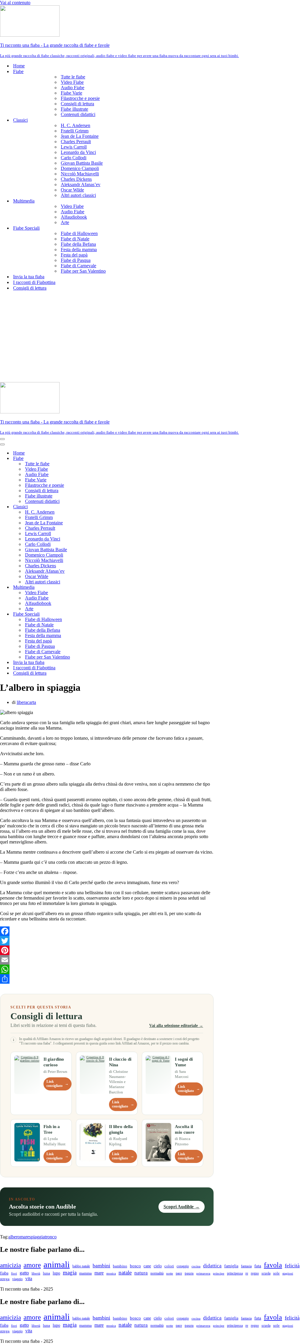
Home (19, 65)
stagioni (287, 1273)
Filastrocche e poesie (80, 98)
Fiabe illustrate (74, 109)
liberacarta (26, 702)
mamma (85, 1273)
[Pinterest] (107, 950)
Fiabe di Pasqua (76, 260)
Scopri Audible (182, 1206)
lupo (56, 1273)
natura (141, 1273)
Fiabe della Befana (78, 244)
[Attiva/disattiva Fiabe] (104, 458)
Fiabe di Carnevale (78, 265)
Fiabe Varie (71, 92)
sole (276, 1273)
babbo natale (81, 1266)
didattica (212, 1266)
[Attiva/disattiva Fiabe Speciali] (104, 614)
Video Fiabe (72, 82)
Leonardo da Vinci (78, 152)
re (246, 1273)
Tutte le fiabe (73, 76)
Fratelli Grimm (74, 130)
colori (169, 1266)
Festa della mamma (79, 249)
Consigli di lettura (77, 103)
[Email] (107, 960)
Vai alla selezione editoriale (176, 1025)
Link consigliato (57, 1084)
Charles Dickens (76, 179)
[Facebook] (107, 931)
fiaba (4, 1273)
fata (257, 1265)
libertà (36, 1273)
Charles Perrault (76, 141)
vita (28, 1278)
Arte (65, 222)
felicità (292, 1266)
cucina (196, 1266)
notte (169, 1273)
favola (273, 1265)
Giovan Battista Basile (82, 163)
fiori (14, 1273)
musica (111, 1273)
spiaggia (37, 1236)
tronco (51, 1236)
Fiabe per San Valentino (83, 271)
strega (5, 1279)
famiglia (231, 1265)
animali (56, 1264)
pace (179, 1273)
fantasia (246, 1266)
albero (14, 1236)
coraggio (183, 1266)
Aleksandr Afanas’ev (80, 184)
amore (32, 1265)
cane (147, 1266)
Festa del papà (74, 254)
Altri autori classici (78, 195)
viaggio (17, 1279)
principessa (235, 1273)
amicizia (10, 1265)
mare (24, 1236)
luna (46, 1273)
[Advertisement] (152, 337)
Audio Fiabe (72, 87)
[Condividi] (107, 979)
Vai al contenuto (15, 2)
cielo (158, 1265)
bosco (135, 1265)
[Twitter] (107, 941)
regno (255, 1273)
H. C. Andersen (75, 125)
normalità (157, 1273)
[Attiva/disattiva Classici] (104, 506)
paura (189, 1273)
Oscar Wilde (72, 189)
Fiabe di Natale (75, 238)
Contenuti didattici (78, 114)
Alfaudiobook (74, 217)
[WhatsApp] (107, 969)
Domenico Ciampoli (80, 168)
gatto (24, 1272)
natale (125, 1272)
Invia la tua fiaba (28, 276)
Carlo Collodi (73, 157)
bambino (120, 1266)
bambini (101, 1266)
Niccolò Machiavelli (80, 173)
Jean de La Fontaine (80, 136)
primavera (203, 1273)
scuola (266, 1273)
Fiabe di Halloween (79, 233)
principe (218, 1273)
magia (70, 1272)
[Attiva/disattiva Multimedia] (104, 587)
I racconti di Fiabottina (34, 282)
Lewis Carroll (74, 146)
